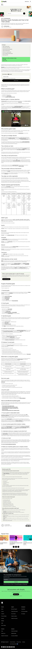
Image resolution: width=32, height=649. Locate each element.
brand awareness (9, 426)
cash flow (7, 299)
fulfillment (6, 173)
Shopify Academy (14, 616)
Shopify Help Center (14, 611)
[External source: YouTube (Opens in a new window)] (6, 647)
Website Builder (13, 633)
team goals (29, 354)
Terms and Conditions (18, 584)
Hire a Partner (13, 613)
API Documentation (24, 611)
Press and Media (3, 616)
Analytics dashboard (19, 420)
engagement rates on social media (20, 427)
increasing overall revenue (16, 107)
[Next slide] (18, 547)
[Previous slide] (14, 547)
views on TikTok (9, 427)
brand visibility (14, 312)
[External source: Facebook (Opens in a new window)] (2, 647)
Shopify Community (14, 618)
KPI (16, 159)
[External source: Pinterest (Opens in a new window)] (14, 647)
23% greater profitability (21, 149)
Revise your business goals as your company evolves (10, 410)
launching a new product (19, 106)
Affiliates (2, 620)
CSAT (5, 326)
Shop (2, 631)
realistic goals (4, 239)
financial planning (15, 300)
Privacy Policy (25, 584)
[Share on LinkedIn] (30, 526)
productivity (25, 148)
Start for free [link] (16, 80)
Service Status (3, 625)
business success (23, 267)
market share (9, 95)
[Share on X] (28, 526)
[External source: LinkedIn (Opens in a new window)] (12, 647)
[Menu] (30, 1)
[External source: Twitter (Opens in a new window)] (4, 647)
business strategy (15, 246)
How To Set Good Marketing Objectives (9, 444)
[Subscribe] (24, 13)
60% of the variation (16, 160)
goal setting (8, 186)
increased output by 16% (24, 139)
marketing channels (11, 138)
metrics (16, 267)
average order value (10, 235)
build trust (21, 331)
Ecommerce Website (14, 635)
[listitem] (16, 540)
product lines (8, 311)
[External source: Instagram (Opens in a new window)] (8, 647)
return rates (6, 322)
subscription (27, 264)
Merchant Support (14, 609)
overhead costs (7, 297)
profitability (11, 293)
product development (25, 141)
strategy (8, 171)
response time (12, 337)
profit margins (7, 298)
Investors (2, 613)
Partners (2, 618)
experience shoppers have (21, 330)
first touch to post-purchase (8, 331)
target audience (5, 433)
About (2, 609)
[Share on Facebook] (26, 526)
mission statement (22, 398)
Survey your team (5, 409)
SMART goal (5, 254)
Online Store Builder (14, 631)
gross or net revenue (8, 296)
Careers (2, 611)
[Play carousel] (16, 547)
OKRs (2, 260)
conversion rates (15, 165)
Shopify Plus (3, 633)
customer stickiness (17, 263)
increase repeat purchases (15, 264)
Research (2, 67)
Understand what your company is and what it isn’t (10, 408)
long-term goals (20, 359)
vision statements (6, 473)
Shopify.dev (23, 609)
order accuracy (7, 321)
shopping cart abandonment (9, 339)
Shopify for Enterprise (4, 635)
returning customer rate (10, 336)
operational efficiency (22, 138)
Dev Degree (23, 613)
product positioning (8, 312)
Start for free (27, 1)
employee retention (10, 345)
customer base (10, 313)
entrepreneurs (20, 133)
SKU (28, 172)
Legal (2, 623)
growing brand (10, 241)
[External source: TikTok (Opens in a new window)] (10, 647)
